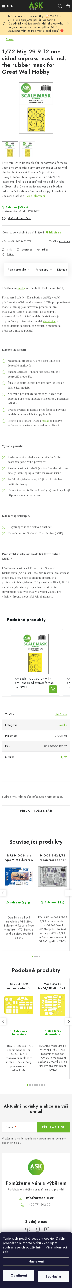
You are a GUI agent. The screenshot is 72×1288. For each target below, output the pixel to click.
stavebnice (49, 321)
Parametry (42, 270)
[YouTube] (46, 1229)
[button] (6, 662)
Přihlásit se (53, 232)
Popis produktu (17, 270)
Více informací (35, 196)
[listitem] (35, 662)
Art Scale (64, 241)
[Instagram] (37, 1229)
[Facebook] (27, 1229)
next (68, 893)
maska (45, 420)
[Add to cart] (53, 689)
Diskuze (62, 270)
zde (5, 1251)
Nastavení (36, 1261)
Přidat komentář (36, 811)
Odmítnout (19, 1275)
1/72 (64, 757)
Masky (63, 725)
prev (3, 893)
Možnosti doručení (19, 218)
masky (21, 288)
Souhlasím (53, 1276)
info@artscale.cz (39, 1197)
